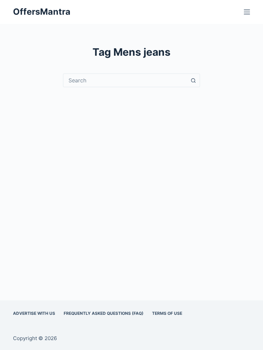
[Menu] (247, 12)
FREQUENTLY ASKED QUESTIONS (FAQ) (103, 313)
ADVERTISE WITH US (34, 313)
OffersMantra (42, 11)
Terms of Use (167, 313)
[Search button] (193, 80)
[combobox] (125, 80)
